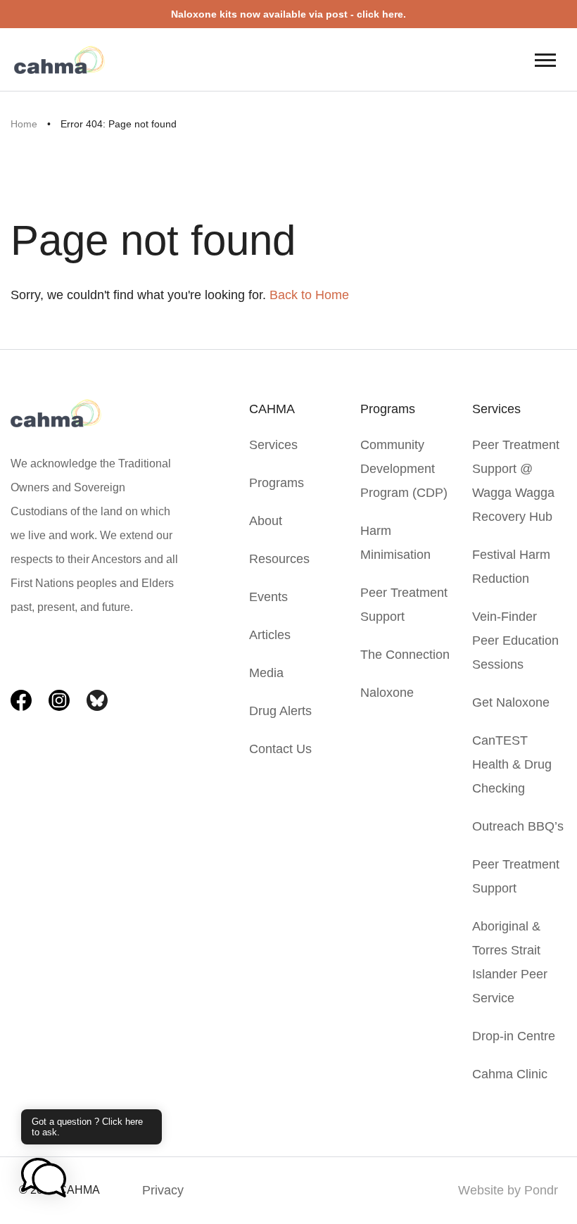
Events (268, 597)
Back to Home (309, 295)
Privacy (163, 1190)
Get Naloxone (511, 702)
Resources (279, 559)
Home (24, 124)
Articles (270, 635)
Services (273, 445)
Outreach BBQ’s (518, 826)
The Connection (405, 655)
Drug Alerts (280, 711)
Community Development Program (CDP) (404, 469)
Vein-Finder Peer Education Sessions (515, 640)
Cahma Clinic (509, 1074)
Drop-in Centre (513, 1036)
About (265, 521)
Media (266, 673)
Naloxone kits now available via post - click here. (288, 14)
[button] (43, 1179)
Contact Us (280, 749)
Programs (276, 483)
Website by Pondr (508, 1190)
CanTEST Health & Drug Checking (512, 764)
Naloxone (387, 693)
